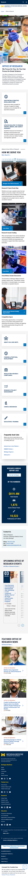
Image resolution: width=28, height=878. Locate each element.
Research (4, 795)
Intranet (3, 821)
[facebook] (2, 779)
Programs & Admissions (6, 813)
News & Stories (4, 775)
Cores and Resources (6, 804)
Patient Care (4, 782)
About (2, 767)
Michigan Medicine (6, 764)
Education (4, 811)
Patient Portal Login (5, 788)
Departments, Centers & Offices (8, 817)
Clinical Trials (4, 798)
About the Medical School (6, 819)
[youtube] (10, 779)
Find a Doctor (4, 784)
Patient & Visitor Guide (6, 786)
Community (3, 771)
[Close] (25, 867)
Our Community (4, 815)
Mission (3, 769)
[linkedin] (7, 807)
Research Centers (5, 802)
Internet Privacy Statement (8, 874)
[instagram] (4, 779)
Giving (2, 773)
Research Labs (4, 800)
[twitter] (7, 779)
